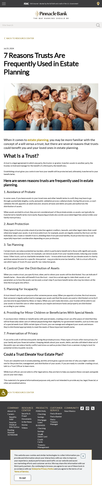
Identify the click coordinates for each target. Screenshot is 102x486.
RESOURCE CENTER (27, 409)
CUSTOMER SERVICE (56, 409)
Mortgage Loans (42, 421)
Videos (25, 428)
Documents (26, 419)
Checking (42, 414)
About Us (11, 411)
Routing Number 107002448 (12, 432)
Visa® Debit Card (42, 435)
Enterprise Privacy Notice (43, 469)
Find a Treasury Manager (54, 421)
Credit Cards (40, 440)
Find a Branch (98, 4)
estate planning (38, 140)
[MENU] (4, 4)
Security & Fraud (26, 414)
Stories (25, 425)
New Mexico (69, 411)
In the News (27, 422)
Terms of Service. (21, 471)
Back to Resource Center (20, 38)
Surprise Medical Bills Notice (14, 424)
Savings (41, 417)
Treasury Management (43, 446)
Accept (22, 478)
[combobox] (47, 25)
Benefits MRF (12, 418)
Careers (10, 414)
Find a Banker (56, 416)
